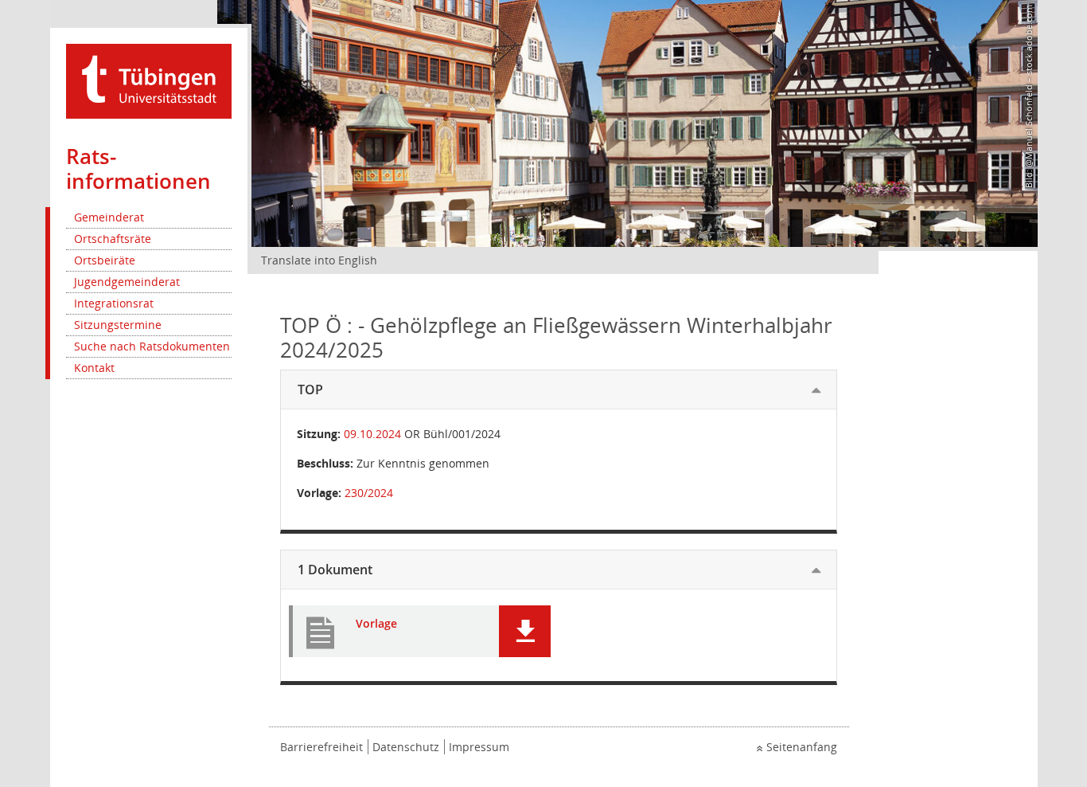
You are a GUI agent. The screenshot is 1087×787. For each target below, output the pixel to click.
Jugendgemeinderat (127, 281)
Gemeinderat (109, 217)
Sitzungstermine (118, 324)
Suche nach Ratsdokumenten (152, 346)
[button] (525, 631)
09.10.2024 (372, 433)
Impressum (479, 746)
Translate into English (319, 260)
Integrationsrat (114, 303)
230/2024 (369, 492)
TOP (310, 389)
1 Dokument (335, 569)
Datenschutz (405, 746)
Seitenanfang (801, 746)
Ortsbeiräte (104, 260)
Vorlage (376, 624)
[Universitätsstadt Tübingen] (149, 80)
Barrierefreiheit (321, 746)
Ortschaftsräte (112, 238)
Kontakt (94, 367)
